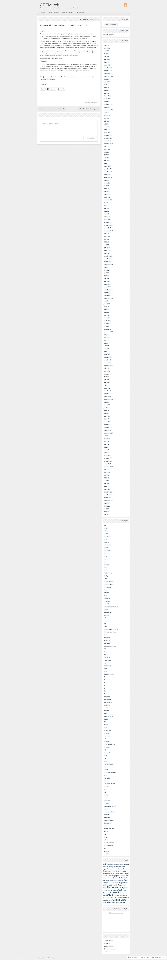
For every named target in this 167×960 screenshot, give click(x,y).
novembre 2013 (108, 461)
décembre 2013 (108, 458)
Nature (105, 727)
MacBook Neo (108, 702)
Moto (105, 722)
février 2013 (107, 486)
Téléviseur (106, 814)
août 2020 (106, 233)
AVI (113, 869)
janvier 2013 (107, 489)
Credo (50, 12)
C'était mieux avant (109, 573)
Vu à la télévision (108, 845)
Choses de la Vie (108, 581)
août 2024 (106, 113)
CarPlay (106, 576)
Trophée (106, 831)
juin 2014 (106, 441)
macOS (106, 708)
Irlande (116, 882)
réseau (125, 890)
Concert (106, 590)
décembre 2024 (108, 101)
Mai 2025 (106, 87)
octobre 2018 (107, 295)
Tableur (106, 809)
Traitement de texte (109, 828)
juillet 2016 (107, 371)
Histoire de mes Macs (110, 632)
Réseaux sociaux (108, 764)
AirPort (114, 864)
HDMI (105, 626)
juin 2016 (106, 374)
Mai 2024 (106, 121)
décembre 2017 (108, 323)
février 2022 (107, 194)
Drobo (117, 871)
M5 (104, 688)
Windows (106, 851)
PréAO (105, 755)
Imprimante (107, 640)
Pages (120, 885)
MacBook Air (107, 699)
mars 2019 (106, 281)
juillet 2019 (107, 270)
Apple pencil (107, 545)
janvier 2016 (107, 388)
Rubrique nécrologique (110, 772)
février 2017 (107, 351)
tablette (111, 897)
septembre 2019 (108, 264)
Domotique (107, 601)
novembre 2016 (108, 360)
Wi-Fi (105, 848)
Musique (106, 724)
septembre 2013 (108, 467)
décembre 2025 (108, 68)
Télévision (105, 900)
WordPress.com (108, 952)
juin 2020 (106, 239)
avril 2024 (106, 124)
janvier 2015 (107, 422)
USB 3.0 (116, 900)
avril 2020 (106, 245)
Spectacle (106, 786)
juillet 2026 (107, 48)
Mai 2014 (106, 444)
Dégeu (105, 595)
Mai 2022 (106, 188)
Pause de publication (109, 744)
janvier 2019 (107, 287)
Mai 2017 (106, 343)
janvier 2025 (107, 98)
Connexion (106, 943)
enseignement (106, 873)
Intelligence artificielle (110, 646)
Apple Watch (107, 550)
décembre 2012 (108, 492)
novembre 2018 (108, 292)
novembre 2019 (108, 259)
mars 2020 (106, 247)
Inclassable (107, 643)
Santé (105, 775)
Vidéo (105, 837)
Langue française (108, 665)
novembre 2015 (108, 393)
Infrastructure (120, 880)
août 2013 (106, 469)
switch (126, 895)
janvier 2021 (107, 219)
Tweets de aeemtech (108, 34)
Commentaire (90, 138)
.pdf (105, 525)
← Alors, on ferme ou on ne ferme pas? (52, 109)
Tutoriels (56, 12)
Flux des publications (109, 946)
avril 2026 (106, 56)
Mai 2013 (106, 478)
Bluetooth (106, 564)
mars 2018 (106, 315)
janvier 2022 (107, 197)
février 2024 (107, 129)
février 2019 (107, 284)
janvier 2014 (107, 455)
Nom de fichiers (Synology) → (89, 109)
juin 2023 (106, 152)
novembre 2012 (108, 495)
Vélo (109, 902)
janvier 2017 (107, 354)
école (123, 902)
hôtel (105, 623)
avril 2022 (106, 191)
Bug (105, 570)
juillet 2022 (107, 183)
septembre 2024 (108, 110)
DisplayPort (107, 598)
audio (110, 869)
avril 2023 (106, 157)
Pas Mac (106, 741)
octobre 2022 (107, 174)
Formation (106, 615)
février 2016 (107, 385)
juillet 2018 (107, 304)
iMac (104, 880)
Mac (105, 691)
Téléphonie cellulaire (109, 812)
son (126, 893)
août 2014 (106, 436)
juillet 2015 (107, 405)
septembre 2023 (108, 143)
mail (103, 885)
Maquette (106, 710)
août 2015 (106, 402)
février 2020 (107, 250)
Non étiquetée (107, 730)
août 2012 (106, 503)
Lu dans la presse (109, 674)
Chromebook (107, 587)
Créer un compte (108, 940)
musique (108, 885)
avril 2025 (106, 90)
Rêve (105, 767)
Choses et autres (108, 584)
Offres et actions (108, 736)
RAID (120, 890)
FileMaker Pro (107, 612)
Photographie (107, 753)
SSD (105, 792)
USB (105, 834)
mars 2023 (106, 160)
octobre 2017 (107, 329)
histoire (110, 878)
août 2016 (106, 368)
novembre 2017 (108, 326)
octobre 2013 (107, 464)
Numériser (106, 733)
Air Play (106, 528)
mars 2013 (106, 483)
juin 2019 (106, 273)
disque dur (110, 871)
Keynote (106, 663)
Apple (105, 539)
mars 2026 (106, 59)
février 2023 (107, 163)
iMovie (108, 880)
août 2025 (106, 79)
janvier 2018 (107, 320)
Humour (115, 878)
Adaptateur (109, 864)
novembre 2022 (108, 172)
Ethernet (106, 609)
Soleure (122, 893)
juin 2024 (106, 118)
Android (126, 864)
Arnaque (106, 559)
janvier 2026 (107, 65)
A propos (42, 12)
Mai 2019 (106, 275)
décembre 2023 (108, 135)
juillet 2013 (107, 472)
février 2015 (107, 419)
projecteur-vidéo (112, 890)
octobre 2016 (107, 363)
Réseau (106, 761)
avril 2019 (106, 278)
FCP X (113, 873)
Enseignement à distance (111, 606)
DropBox (123, 871)
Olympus (115, 885)
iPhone (105, 654)
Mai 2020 (106, 242)
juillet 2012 (107, 506)
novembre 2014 (108, 427)
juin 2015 (106, 408)
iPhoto (105, 882)
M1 (104, 677)
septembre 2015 (108, 399)
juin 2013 (106, 475)
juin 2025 (106, 84)
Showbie (115, 892)
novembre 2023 (108, 138)
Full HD (108, 875)
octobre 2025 (107, 73)
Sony (104, 895)
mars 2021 (106, 214)
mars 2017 (106, 349)
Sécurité (106, 781)
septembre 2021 (108, 200)
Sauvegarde (107, 778)
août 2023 (106, 146)
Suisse (105, 798)
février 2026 (107, 62)
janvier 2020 (107, 253)
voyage (105, 902)
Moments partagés (67, 12)
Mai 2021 (106, 208)
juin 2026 (106, 51)
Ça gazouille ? (123, 30)
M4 (104, 685)
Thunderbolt (107, 823)
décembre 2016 (108, 357)
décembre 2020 (108, 222)
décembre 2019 (108, 256)
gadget (105, 618)
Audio (105, 562)
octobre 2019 (107, 261)
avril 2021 (106, 211)
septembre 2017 (108, 332)
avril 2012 (106, 514)
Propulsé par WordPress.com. (46, 958)
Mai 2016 (106, 377)
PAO (105, 739)
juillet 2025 (107, 82)
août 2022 (106, 180)
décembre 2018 (108, 290)
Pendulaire (106, 747)
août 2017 (106, 334)
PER (105, 750)
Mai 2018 (106, 309)
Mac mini (106, 694)
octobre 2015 (107, 396)
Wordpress (107, 854)
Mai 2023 (106, 155)
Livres (105, 671)
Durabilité (106, 604)
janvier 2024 (107, 132)
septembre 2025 (108, 76)
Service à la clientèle (109, 783)
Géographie (115, 876)
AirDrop (106, 531)
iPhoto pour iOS (110, 882)
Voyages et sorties (109, 842)
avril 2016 (106, 379)
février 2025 (107, 96)
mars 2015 (106, 416)
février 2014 (107, 452)
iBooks (121, 878)
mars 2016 (106, 382)
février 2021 (107, 216)
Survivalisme (94, 102)
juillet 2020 (107, 236)
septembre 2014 (108, 433)
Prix (105, 758)
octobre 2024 (107, 107)
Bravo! (105, 567)
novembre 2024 (108, 104)
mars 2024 (106, 127)
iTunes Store (107, 660)
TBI (115, 898)
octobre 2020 (107, 228)
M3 (104, 682)
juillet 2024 (107, 115)
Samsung (106, 893)
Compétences (80, 12)
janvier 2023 (107, 166)
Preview (105, 890)
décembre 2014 (108, 424)
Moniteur (106, 719)
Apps (105, 553)
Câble (105, 578)
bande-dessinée (118, 869)
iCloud (105, 635)
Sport (105, 789)
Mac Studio (107, 696)
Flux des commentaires (110, 949)
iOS (105, 649)
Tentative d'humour (109, 820)
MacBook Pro (107, 705)
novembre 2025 (108, 70)
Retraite (106, 769)
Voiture (105, 840)
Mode (105, 713)
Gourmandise (107, 621)
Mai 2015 (106, 410)
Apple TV (106, 547)
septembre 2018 (108, 298)
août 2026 (106, 45)
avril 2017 (106, 346)
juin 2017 (106, 340)
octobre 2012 (107, 497)
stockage (106, 795)
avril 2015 (106, 413)
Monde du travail (108, 716)
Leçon (105, 668)
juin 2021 (106, 205)
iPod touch (107, 657)
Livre (127, 882)
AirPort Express (119, 864)
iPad (105, 651)
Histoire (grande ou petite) (111, 629)
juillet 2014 (107, 438)
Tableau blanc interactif (110, 806)
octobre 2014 (107, 430)
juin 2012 (106, 509)
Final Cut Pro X (120, 873)
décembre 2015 (108, 391)
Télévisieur (107, 817)
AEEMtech (49, 5)
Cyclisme (106, 592)
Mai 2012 (106, 511)
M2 (104, 680)
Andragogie (107, 536)
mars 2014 (106, 450)
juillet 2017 (107, 337)
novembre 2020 (108, 225)
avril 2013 (106, 481)
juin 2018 (106, 306)
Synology (106, 803)
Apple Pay (106, 542)
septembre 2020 (108, 231)
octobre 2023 (107, 141)
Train (105, 826)
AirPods (106, 533)
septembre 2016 (108, 365)
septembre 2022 (108, 177)
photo (104, 888)
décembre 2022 (108, 169)
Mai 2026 (106, 54)
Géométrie (122, 875)
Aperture (106, 866)
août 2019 (106, 267)
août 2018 (106, 301)
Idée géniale (107, 637)
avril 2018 (106, 312)
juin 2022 (106, 186)
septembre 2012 (108, 500)
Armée (105, 556)
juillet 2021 (107, 202)
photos (125, 888)
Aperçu (111, 866)
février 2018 (107, 318)
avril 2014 (106, 447)
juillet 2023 (107, 149)
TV (121, 897)
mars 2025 (106, 93)
